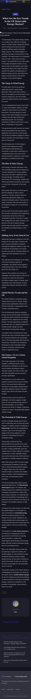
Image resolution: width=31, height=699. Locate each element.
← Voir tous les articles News (10, 622)
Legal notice (10, 689)
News (8, 9)
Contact (17, 689)
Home (3, 689)
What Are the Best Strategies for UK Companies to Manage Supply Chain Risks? (15, 642)
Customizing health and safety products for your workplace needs (15, 648)
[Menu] (23, 1)
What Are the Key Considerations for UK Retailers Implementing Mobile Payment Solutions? (14, 654)
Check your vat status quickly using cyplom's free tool (15, 661)
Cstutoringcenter (21, 676)
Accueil (4, 9)
